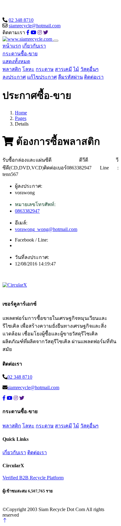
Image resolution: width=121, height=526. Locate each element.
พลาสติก (11, 69)
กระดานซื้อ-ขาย (20, 53)
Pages (20, 118)
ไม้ (76, 69)
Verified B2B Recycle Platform (33, 477)
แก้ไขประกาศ (42, 77)
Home (21, 112)
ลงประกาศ (14, 77)
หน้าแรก (11, 45)
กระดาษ (45, 69)
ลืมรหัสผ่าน (70, 77)
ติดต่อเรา (94, 77)
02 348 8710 (21, 20)
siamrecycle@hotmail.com (34, 25)
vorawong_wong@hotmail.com (46, 229)
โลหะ (28, 69)
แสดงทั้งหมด (16, 61)
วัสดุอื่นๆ (89, 69)
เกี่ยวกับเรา (34, 45)
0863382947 (27, 211)
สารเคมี (63, 69)
